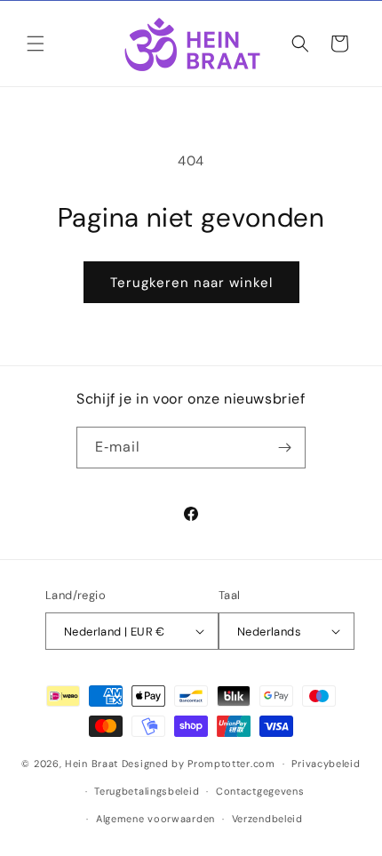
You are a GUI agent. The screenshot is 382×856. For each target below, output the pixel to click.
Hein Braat (91, 763)
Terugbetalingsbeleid (146, 791)
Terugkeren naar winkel (191, 283)
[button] (35, 43)
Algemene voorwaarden (155, 818)
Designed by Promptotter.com (198, 763)
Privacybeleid (325, 763)
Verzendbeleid (267, 818)
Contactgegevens (260, 791)
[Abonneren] (285, 447)
